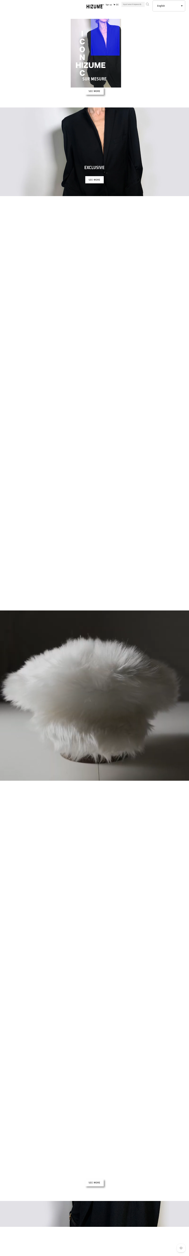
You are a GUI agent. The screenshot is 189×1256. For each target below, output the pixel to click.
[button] (169, 6)
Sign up (109, 5)
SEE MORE (94, 91)
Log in (101, 5)
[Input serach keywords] (147, 4)
